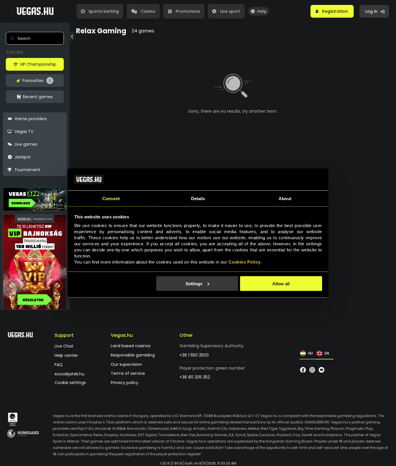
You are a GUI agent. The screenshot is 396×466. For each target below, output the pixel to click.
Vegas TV (23, 131)
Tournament (27, 170)
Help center (66, 355)
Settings (194, 283)
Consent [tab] (111, 198)
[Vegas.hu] (35, 11)
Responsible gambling (133, 355)
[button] (332, 11)
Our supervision (126, 364)
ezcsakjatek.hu (69, 374)
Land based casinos (130, 346)
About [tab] (285, 198)
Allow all (281, 283)
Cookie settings (70, 382)
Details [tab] (198, 198)
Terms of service (128, 373)
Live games (25, 144)
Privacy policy (124, 382)
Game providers (30, 119)
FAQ (59, 365)
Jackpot (22, 157)
